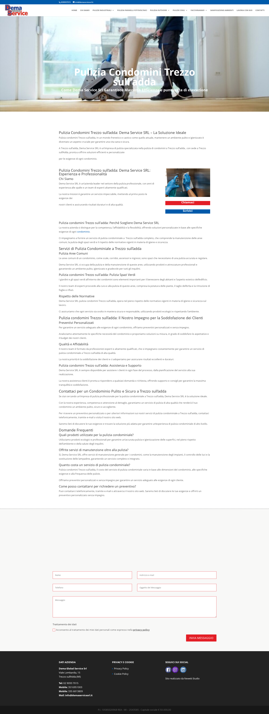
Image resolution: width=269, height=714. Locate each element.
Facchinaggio (197, 10)
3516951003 (75, 687)
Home (74, 10)
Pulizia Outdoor (158, 10)
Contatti (260, 10)
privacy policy (141, 629)
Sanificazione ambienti (222, 10)
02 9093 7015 (70, 683)
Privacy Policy (121, 668)
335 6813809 (75, 691)
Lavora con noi (244, 10)
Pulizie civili (179, 10)
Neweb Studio (192, 678)
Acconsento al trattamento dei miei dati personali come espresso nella (103, 629)
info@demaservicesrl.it (78, 695)
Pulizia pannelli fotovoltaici (132, 10)
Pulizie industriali (102, 10)
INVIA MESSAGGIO (201, 638)
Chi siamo (85, 10)
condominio (83, 231)
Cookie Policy (121, 673)
